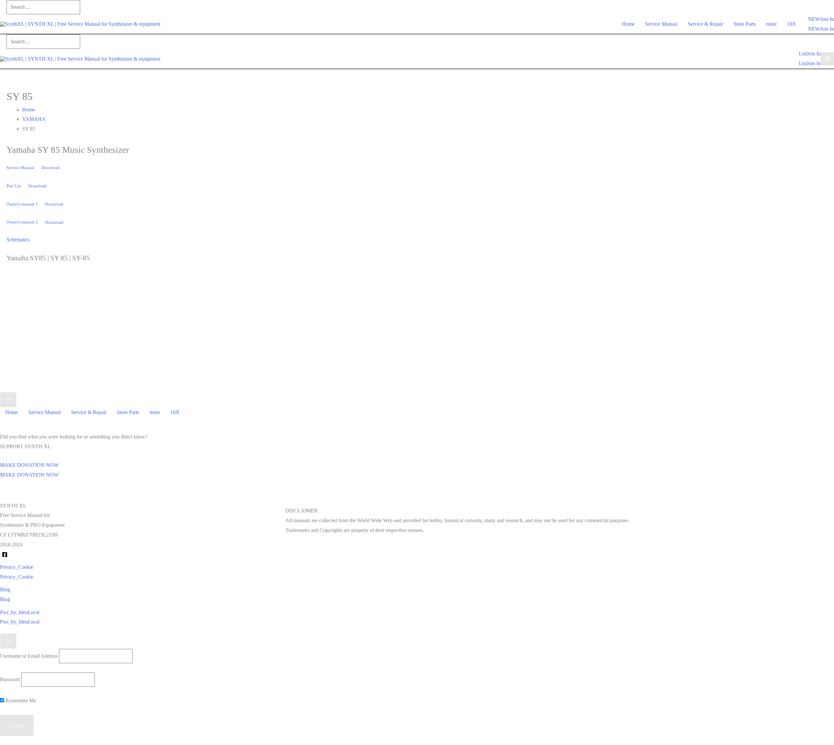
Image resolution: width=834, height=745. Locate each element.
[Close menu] (8, 400)
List (803, 63)
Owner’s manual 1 (22, 204)
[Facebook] (4, 554)
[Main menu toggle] (827, 58)
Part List (14, 186)
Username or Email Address (29, 656)
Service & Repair (705, 24)
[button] (814, 19)
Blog (5, 599)
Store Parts (745, 24)
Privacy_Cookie (16, 577)
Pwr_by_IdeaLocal (19, 621)
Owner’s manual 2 (22, 222)
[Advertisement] (417, 337)
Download (50, 167)
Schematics (18, 239)
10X (791, 24)
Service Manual (661, 24)
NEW (814, 29)
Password (10, 679)
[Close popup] (8, 641)
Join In (827, 29)
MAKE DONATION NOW (29, 475)
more (771, 24)
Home (628, 24)
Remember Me (20, 700)
